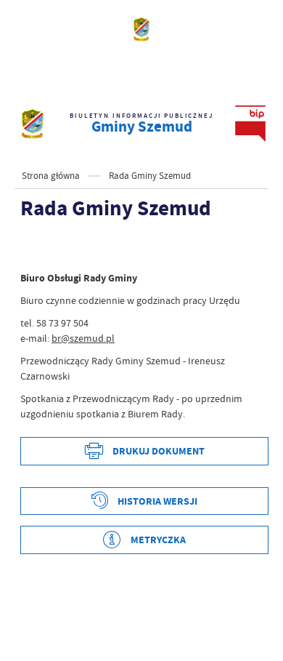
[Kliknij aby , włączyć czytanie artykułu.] (32, 248)
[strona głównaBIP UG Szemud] (33, 123)
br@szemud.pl (83, 338)
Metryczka (158, 540)
